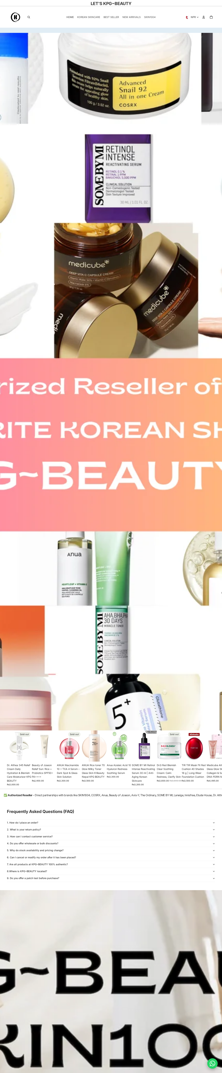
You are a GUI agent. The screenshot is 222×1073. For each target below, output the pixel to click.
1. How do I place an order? (22, 822)
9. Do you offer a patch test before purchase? (33, 878)
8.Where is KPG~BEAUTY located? (27, 871)
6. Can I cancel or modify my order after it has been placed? (41, 857)
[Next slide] (211, 759)
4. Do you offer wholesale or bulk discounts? (32, 843)
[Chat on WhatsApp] (212, 1063)
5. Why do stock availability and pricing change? (35, 850)
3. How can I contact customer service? (30, 836)
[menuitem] (70, 17)
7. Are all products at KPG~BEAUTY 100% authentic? (37, 864)
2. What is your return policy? (24, 829)
